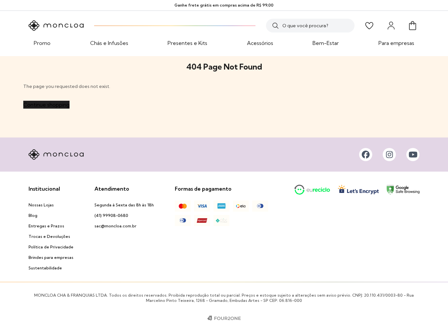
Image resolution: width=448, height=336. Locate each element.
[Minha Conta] (391, 25)
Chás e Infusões (109, 43)
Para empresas (396, 43)
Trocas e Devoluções (49, 236)
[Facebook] (365, 154)
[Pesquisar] (275, 25)
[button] (412, 25)
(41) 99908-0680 (111, 215)
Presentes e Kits (187, 43)
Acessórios (260, 43)
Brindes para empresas (51, 257)
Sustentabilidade (45, 267)
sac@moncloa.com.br (115, 225)
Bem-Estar (326, 43)
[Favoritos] (369, 25)
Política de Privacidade (51, 246)
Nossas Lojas (41, 204)
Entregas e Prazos (46, 225)
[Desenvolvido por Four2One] (224, 318)
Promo (42, 43)
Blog (33, 215)
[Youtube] (412, 154)
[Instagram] (389, 154)
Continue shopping (46, 104)
